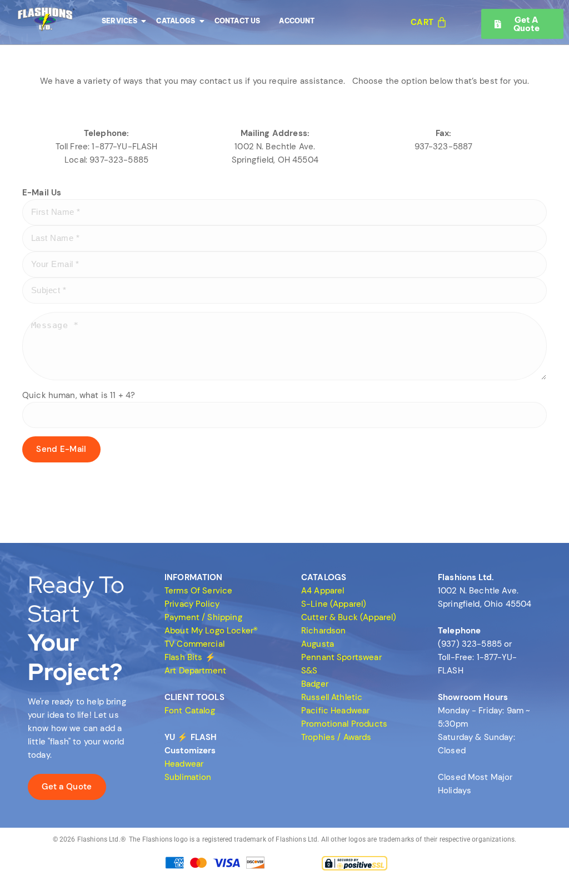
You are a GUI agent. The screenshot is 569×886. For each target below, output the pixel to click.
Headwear (183, 763)
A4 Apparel (323, 590)
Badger (314, 683)
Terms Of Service (198, 590)
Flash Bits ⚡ (190, 657)
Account (297, 21)
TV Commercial (194, 644)
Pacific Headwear (335, 710)
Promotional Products (344, 723)
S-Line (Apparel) (333, 604)
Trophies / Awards (336, 737)
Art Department (195, 670)
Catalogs (175, 21)
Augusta (317, 644)
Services (119, 21)
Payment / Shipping (203, 617)
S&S (309, 670)
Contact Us (237, 21)
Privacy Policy (191, 604)
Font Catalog (189, 710)
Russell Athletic (331, 697)
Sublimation (188, 777)
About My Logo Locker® (211, 630)
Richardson (323, 630)
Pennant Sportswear (341, 657)
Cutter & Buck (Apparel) (348, 617)
